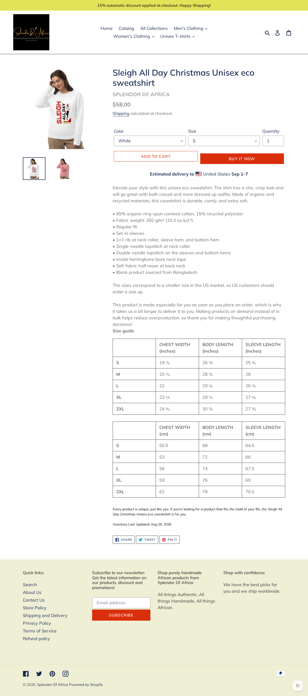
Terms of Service (40, 631)
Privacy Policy (37, 623)
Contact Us (34, 600)
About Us (32, 592)
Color (119, 131)
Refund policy (36, 638)
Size (192, 131)
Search (30, 584)
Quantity (271, 131)
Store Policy (34, 608)
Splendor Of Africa (52, 684)
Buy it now (242, 158)
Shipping (121, 113)
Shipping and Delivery (45, 615)
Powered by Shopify (86, 684)
